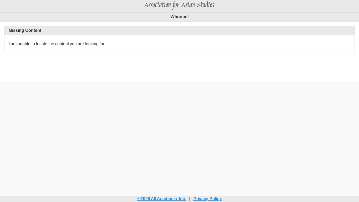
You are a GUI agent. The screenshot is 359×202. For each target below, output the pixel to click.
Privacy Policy (207, 198)
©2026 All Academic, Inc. (161, 198)
